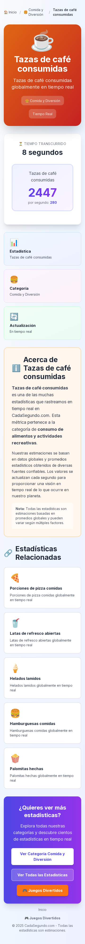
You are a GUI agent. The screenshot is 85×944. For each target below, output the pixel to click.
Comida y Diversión (33, 12)
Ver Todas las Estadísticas (42, 875)
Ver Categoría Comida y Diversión (42, 856)
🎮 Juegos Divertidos (42, 890)
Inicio (10, 12)
